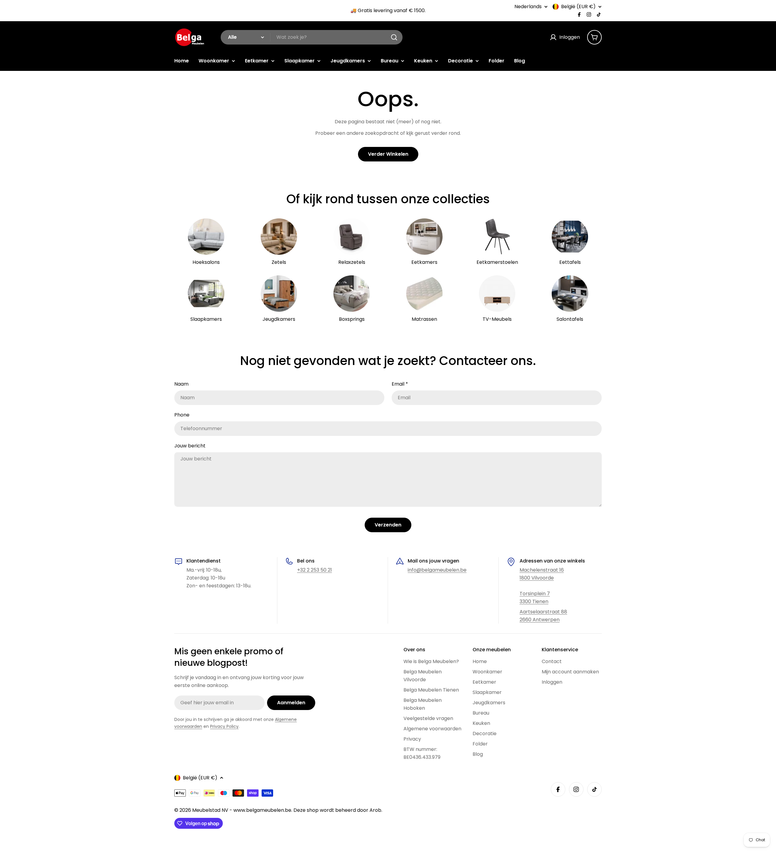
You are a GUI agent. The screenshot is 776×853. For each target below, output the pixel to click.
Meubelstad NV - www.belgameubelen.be (241, 810)
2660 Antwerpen (540, 619)
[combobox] (312, 37)
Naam (181, 383)
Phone (181, 414)
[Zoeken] (394, 37)
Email (400, 383)
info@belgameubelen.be (437, 569)
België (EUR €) (578, 7)
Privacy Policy (224, 726)
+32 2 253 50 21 (314, 569)
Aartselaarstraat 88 (543, 611)
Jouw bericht (190, 445)
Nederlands (528, 6)
